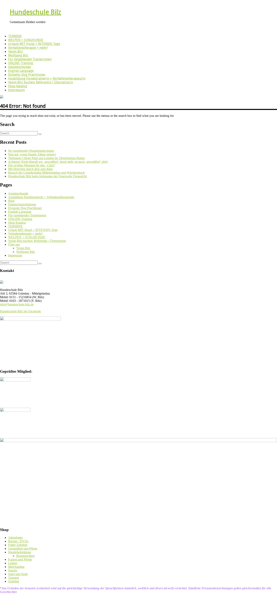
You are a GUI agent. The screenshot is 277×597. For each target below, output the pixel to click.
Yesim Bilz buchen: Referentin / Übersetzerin (40, 82)
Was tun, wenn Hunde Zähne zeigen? (32, 154)
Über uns (14, 244)
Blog (11, 200)
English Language (21, 71)
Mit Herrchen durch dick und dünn (30, 169)
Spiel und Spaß (18, 574)
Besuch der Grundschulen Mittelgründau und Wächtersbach (46, 172)
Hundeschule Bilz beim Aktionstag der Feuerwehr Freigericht (47, 176)
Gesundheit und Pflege (22, 548)
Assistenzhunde (19, 67)
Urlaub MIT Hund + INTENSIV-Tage (34, 44)
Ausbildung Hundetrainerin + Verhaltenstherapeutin (46, 78)
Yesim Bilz (15, 51)
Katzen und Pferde (20, 559)
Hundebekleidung (19, 552)
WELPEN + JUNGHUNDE (25, 40)
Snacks (12, 570)
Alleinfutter (15, 537)
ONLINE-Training (20, 63)
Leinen (12, 563)
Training (13, 577)
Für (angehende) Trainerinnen (30, 59)
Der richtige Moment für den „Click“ (31, 165)
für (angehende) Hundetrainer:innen (31, 150)
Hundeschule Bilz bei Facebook (20, 311)
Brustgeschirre (25, 556)
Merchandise (16, 566)
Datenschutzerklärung (22, 204)
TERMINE (15, 36)
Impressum (16, 90)
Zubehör (13, 581)
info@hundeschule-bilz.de (17, 304)
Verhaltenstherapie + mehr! (28, 48)
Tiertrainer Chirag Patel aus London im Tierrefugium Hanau (46, 158)
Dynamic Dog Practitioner (27, 75)
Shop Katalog (17, 86)
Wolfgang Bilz (18, 55)
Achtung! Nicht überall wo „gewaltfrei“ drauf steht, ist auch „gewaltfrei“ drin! (58, 161)
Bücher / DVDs (18, 541)
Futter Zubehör (17, 545)
